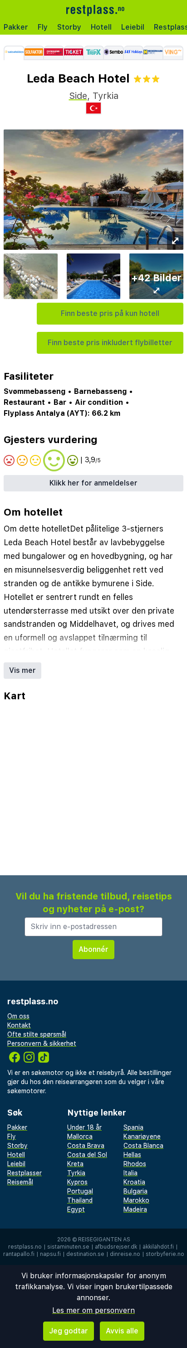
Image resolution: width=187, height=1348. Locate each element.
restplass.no (25, 1247)
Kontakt (19, 1025)
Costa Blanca (143, 1145)
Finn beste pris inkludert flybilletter (110, 342)
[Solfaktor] (34, 53)
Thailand (80, 1200)
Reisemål (20, 1182)
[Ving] (173, 53)
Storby (69, 27)
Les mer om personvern (93, 1310)
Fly (43, 27)
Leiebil (132, 27)
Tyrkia (76, 1173)
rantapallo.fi (18, 1254)
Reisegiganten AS (104, 1239)
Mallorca (80, 1136)
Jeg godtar (68, 1331)
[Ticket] (74, 53)
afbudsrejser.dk (116, 1247)
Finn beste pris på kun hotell (110, 313)
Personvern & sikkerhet (41, 1043)
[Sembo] (114, 53)
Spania (133, 1127)
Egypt (76, 1209)
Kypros (77, 1182)
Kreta (75, 1163)
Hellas (132, 1154)
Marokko (136, 1200)
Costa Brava (85, 1145)
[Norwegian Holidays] (54, 53)
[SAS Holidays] (134, 53)
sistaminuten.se (68, 1247)
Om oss (18, 1016)
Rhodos (134, 1163)
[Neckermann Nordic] (153, 53)
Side (78, 95)
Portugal (80, 1191)
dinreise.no (125, 1254)
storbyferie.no (165, 1254)
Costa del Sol (87, 1154)
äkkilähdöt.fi (158, 1247)
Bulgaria (135, 1191)
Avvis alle (122, 1331)
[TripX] (94, 53)
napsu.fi (50, 1254)
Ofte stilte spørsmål (36, 1034)
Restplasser (24, 1173)
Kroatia (134, 1182)
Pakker (16, 27)
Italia (130, 1173)
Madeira (135, 1209)
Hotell (101, 27)
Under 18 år (84, 1127)
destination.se (85, 1254)
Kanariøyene (142, 1136)
